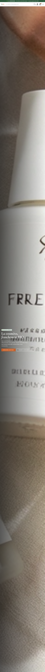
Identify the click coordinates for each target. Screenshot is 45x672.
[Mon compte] (37, 4)
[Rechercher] (35, 4)
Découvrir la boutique (8, 349)
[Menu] (43, 4)
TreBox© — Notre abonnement (25, 349)
